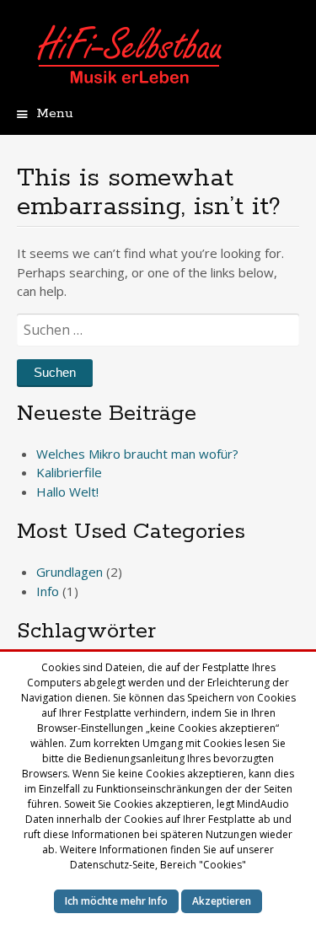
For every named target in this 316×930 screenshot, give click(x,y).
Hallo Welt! (67, 491)
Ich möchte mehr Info (116, 901)
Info (47, 591)
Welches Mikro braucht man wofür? (137, 453)
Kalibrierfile (69, 472)
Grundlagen (69, 571)
